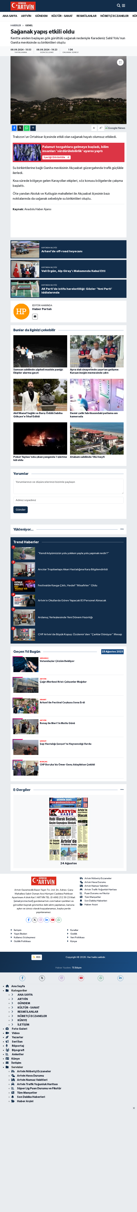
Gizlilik (73, 934)
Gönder (21, 509)
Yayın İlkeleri (20, 934)
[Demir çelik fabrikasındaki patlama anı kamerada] (97, 394)
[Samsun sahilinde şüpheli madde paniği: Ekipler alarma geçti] (40, 351)
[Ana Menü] (123, 6)
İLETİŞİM (23, 1024)
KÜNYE (22, 1020)
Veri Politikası (77, 937)
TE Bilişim (77, 967)
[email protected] (23, 901)
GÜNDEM (41, 16)
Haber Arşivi (91, 904)
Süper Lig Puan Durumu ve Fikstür (39, 1088)
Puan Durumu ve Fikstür (97, 893)
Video (15, 1033)
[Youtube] (52, 920)
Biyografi (17, 1050)
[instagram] (61, 978)
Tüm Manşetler (93, 897)
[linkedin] (120, 978)
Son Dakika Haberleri (96, 900)
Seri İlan (17, 1041)
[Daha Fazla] (33, 128)
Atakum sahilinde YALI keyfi (87, 457)
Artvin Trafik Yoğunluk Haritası (101, 889)
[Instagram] (40, 920)
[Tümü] (122, 529)
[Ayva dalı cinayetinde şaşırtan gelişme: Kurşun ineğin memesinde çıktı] (97, 351)
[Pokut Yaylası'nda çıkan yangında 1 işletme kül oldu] (40, 438)
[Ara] (118, 6)
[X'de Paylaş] (20, 128)
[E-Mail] (35, 316)
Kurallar (74, 930)
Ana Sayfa (18, 986)
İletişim (17, 930)
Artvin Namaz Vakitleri (96, 886)
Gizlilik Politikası (22, 941)
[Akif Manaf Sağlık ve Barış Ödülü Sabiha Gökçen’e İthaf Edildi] (40, 394)
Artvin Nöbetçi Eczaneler (98, 878)
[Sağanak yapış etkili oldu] (69, 90)
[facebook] (22, 978)
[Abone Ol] (115, 128)
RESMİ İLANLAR (86, 16)
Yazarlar (17, 1037)
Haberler (16, 25)
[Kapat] (135, 1108)
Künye (73, 941)
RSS (38, 957)
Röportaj (17, 1045)
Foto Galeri (19, 1028)
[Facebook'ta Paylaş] (14, 128)
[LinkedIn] (46, 920)
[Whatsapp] (58, 920)
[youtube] (81, 978)
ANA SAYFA (10, 16)
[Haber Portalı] (21, 311)
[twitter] (42, 978)
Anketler (17, 1054)
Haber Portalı (42, 309)
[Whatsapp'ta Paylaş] (27, 128)
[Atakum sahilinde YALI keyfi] (97, 438)
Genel (29, 25)
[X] (34, 920)
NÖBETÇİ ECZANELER (114, 16)
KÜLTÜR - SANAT (62, 16)
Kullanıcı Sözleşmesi (24, 937)
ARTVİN (26, 16)
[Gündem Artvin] (23, 6)
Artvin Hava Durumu (95, 882)
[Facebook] (28, 920)
